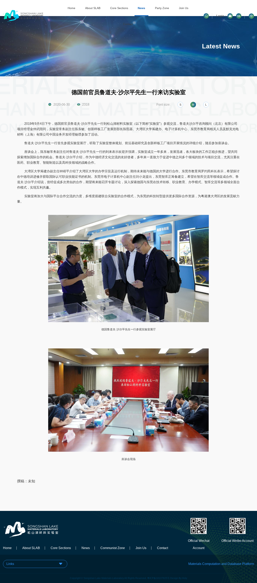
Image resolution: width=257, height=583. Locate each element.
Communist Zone (112, 548)
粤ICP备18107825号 (158, 578)
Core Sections (119, 8)
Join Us (183, 8)
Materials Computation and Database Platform (221, 564)
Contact (128, 24)
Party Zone (162, 8)
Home (71, 8)
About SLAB (92, 8)
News (141, 8)
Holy (184, 578)
